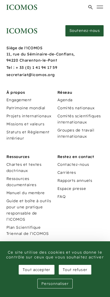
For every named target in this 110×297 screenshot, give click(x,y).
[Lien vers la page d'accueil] (21, 31)
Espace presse (71, 188)
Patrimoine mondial (25, 108)
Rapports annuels (74, 180)
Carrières (66, 172)
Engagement (19, 99)
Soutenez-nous (84, 30)
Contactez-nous (73, 164)
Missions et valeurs (25, 124)
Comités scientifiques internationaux (79, 119)
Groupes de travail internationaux (76, 133)
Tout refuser (75, 269)
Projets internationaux (29, 116)
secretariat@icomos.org (30, 74)
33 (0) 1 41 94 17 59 (38, 67)
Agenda (65, 99)
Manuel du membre (25, 192)
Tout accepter (36, 269)
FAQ (61, 196)
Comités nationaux (76, 108)
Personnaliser (54, 283)
